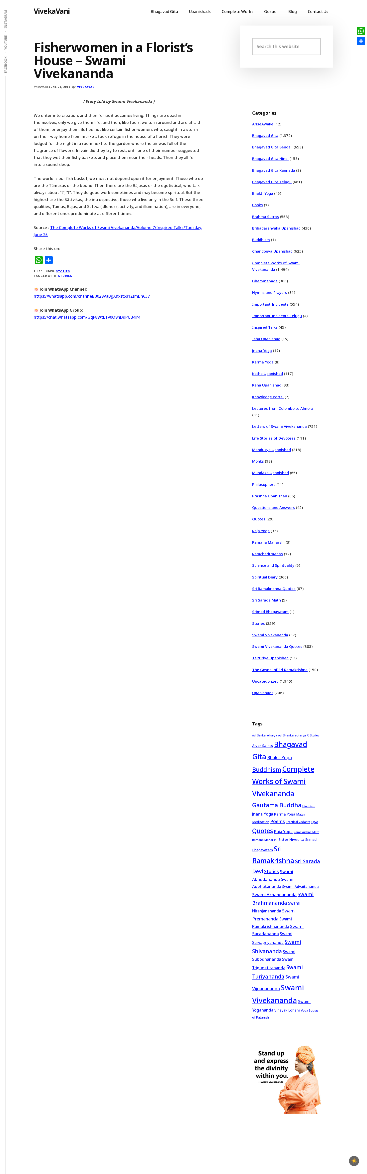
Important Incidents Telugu (277, 315)
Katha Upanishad (267, 373)
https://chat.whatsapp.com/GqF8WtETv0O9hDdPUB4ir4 (87, 317)
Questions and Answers (273, 507)
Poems (277, 821)
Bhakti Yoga (262, 193)
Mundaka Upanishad (270, 472)
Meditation (260, 822)
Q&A (314, 822)
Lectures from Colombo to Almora (282, 408)
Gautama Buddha (276, 805)
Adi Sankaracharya (264, 735)
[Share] (361, 41)
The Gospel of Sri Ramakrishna (280, 669)
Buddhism (261, 239)
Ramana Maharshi (268, 542)
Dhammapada (265, 280)
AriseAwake (262, 123)
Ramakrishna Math (306, 832)
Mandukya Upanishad (271, 449)
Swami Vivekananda (270, 634)
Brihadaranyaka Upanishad (276, 228)
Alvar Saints (262, 745)
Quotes (258, 518)
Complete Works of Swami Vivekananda (283, 781)
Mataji (300, 814)
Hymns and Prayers (269, 292)
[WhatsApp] (361, 31)
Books (257, 204)
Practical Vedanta (298, 822)
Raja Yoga (261, 530)
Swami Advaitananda (300, 886)
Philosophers (263, 484)
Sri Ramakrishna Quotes (274, 588)
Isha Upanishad (266, 338)
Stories (63, 271)
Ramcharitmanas (267, 553)
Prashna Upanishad (269, 495)
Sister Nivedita (291, 839)
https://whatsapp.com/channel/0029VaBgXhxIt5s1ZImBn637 (92, 296)
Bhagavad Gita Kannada (273, 170)
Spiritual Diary (265, 576)
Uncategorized (265, 681)
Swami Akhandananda (274, 894)
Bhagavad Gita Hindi (270, 158)
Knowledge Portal (268, 396)
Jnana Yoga (262, 350)
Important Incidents (270, 304)
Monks (258, 461)
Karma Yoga (263, 361)
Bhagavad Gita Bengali (272, 146)
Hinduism (308, 806)
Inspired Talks (265, 327)
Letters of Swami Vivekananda (279, 426)
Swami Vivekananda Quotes (277, 646)
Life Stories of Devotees (274, 438)
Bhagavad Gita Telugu (272, 181)
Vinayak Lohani (287, 1010)
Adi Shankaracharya (292, 735)
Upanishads (262, 692)
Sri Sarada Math (266, 600)
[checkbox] (354, 1161)
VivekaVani (52, 11)
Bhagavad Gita (265, 135)
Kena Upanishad (266, 384)
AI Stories (313, 735)
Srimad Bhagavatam (270, 611)
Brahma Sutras (265, 216)
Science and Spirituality (273, 565)
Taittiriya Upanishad (270, 657)
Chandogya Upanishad (272, 251)
